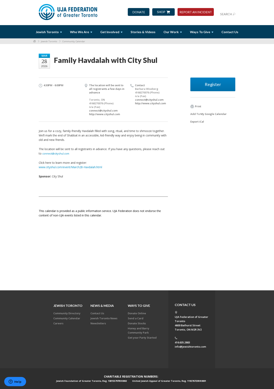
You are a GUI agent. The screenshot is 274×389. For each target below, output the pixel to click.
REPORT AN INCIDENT (196, 12)
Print (198, 106)
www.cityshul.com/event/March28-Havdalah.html (70, 167)
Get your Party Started (142, 337)
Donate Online (137, 313)
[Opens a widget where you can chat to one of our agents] (15, 382)
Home (34, 41)
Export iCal (197, 121)
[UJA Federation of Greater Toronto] (68, 10)
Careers (58, 323)
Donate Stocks (137, 323)
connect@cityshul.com (103, 110)
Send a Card (135, 318)
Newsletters (98, 323)
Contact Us (229, 32)
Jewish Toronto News (103, 318)
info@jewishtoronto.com (190, 346)
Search (226, 14)
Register (213, 84)
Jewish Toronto (49, 41)
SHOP (161, 12)
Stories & (143, 32)
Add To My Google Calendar (208, 114)
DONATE (138, 12)
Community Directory (66, 313)
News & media (102, 305)
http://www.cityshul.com (104, 114)
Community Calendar (73, 41)
